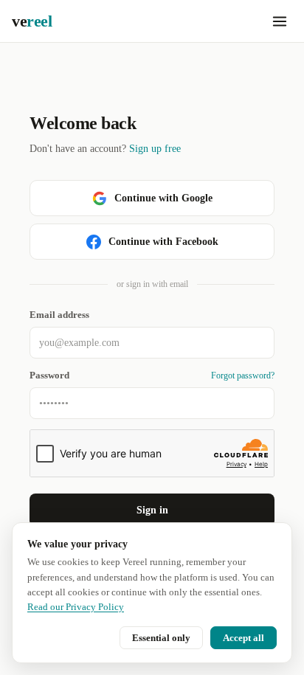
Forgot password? (242, 375)
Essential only (161, 637)
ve (32, 21)
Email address (59, 315)
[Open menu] (279, 21)
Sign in (152, 510)
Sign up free (155, 148)
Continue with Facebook (163, 241)
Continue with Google (163, 198)
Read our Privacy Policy (75, 606)
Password (49, 375)
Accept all (243, 637)
